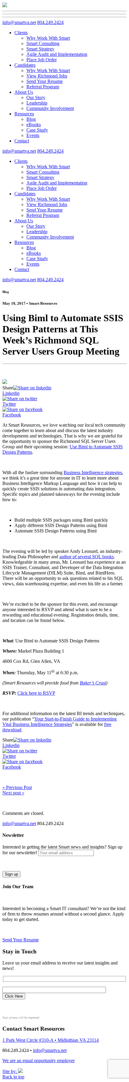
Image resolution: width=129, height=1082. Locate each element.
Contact (21, 140)
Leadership (36, 102)
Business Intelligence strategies (93, 472)
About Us (23, 92)
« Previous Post (17, 787)
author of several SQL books (86, 556)
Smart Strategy (40, 48)
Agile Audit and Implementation (56, 54)
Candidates (24, 65)
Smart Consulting (42, 43)
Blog (31, 119)
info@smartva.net (19, 22)
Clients (21, 32)
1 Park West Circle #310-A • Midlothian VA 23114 (50, 1040)
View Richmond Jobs (46, 75)
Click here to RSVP (36, 693)
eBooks (33, 124)
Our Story (35, 97)
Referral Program (42, 86)
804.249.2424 (50, 22)
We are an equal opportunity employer (38, 1060)
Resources (24, 113)
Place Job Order (41, 59)
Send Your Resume (44, 81)
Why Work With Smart (48, 38)
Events (32, 135)
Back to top (13, 1076)
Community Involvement (50, 108)
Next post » (13, 792)
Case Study (37, 130)
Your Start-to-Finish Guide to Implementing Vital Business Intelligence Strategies (59, 721)
